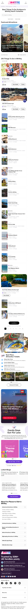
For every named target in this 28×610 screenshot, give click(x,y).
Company (4, 597)
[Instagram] (15, 583)
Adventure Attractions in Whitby (9, 507)
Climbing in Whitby (6, 511)
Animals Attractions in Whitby (9, 523)
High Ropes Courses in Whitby (9, 513)
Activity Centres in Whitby (8, 509)
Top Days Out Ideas (6, 587)
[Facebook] (2, 583)
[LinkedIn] (6, 583)
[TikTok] (11, 583)
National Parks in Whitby (7, 515)
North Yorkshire (9, 6)
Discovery (4, 592)
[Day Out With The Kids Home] (14, 3)
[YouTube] (19, 583)
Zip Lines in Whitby (6, 519)
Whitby (15, 6)
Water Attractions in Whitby (8, 532)
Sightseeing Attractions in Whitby (10, 536)
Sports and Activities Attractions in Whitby (10, 528)
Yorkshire (3, 6)
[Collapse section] (25, 507)
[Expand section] (25, 523)
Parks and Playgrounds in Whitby (9, 517)
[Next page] (23, 329)
